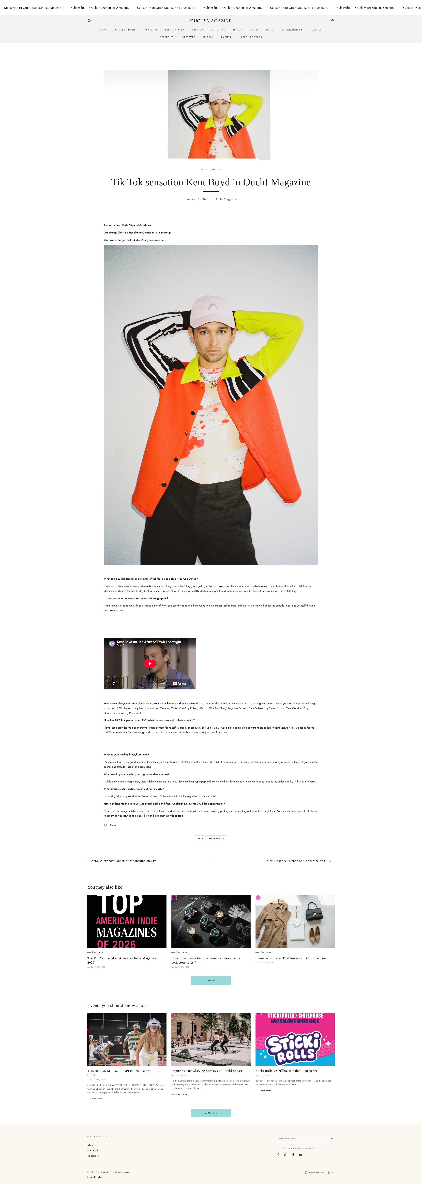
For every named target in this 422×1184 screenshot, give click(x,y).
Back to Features (213, 838)
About (90, 1145)
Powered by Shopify (95, 1177)
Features (214, 169)
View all (211, 980)
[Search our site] (89, 20)
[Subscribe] (333, 1138)
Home (204, 169)
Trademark (93, 1156)
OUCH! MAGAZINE (104, 1172)
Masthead (92, 1150)
